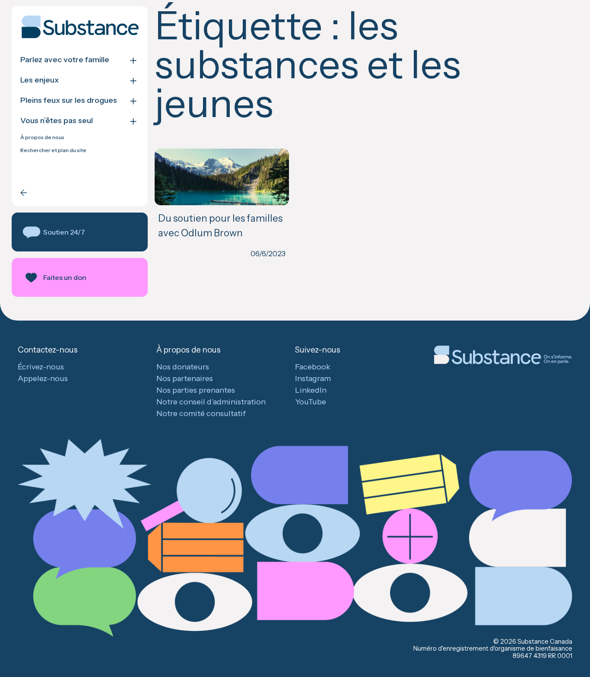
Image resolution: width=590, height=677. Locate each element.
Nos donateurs (182, 367)
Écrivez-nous (41, 367)
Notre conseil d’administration (211, 402)
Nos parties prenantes (195, 390)
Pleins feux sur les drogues (68, 100)
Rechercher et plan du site (53, 150)
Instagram (313, 378)
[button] (80, 232)
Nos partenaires (184, 378)
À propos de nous (42, 137)
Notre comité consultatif (201, 413)
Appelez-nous (43, 378)
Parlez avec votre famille (64, 59)
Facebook (312, 367)
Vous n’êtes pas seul (56, 120)
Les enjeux (39, 80)
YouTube (310, 402)
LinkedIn (311, 390)
